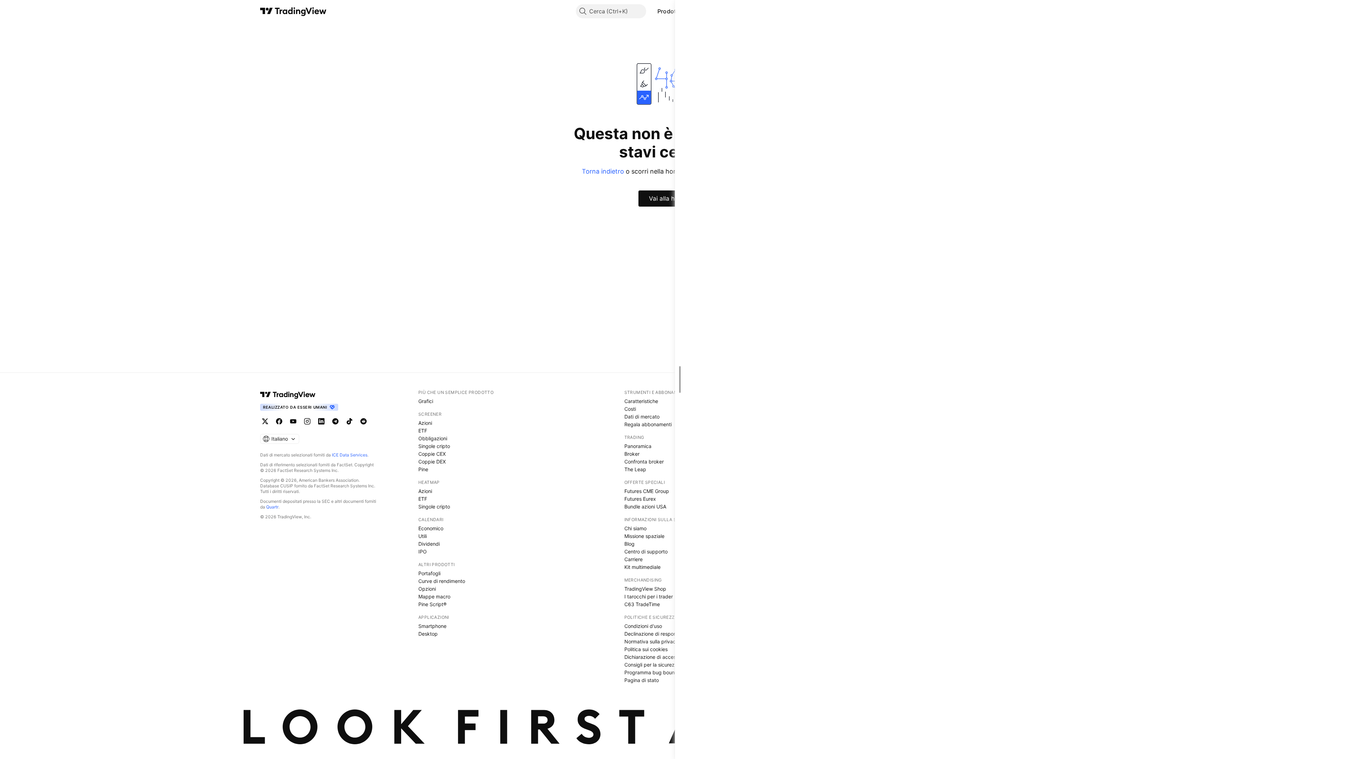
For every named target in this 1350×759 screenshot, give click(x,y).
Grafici (425, 401)
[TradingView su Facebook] (279, 421)
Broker (631, 454)
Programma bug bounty (651, 672)
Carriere (633, 559)
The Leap (635, 469)
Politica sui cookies (646, 649)
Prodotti (668, 11)
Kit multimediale (642, 567)
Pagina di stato (641, 680)
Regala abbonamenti (648, 424)
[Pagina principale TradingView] (293, 11)
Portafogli (429, 573)
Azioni (425, 423)
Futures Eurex (640, 499)
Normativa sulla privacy (651, 641)
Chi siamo (635, 528)
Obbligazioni (432, 438)
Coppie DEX (432, 462)
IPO (422, 551)
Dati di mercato (642, 417)
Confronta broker (644, 462)
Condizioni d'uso (643, 626)
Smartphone (432, 626)
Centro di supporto (646, 551)
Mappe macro (434, 596)
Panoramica (637, 446)
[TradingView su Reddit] (363, 421)
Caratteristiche (641, 401)
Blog (629, 544)
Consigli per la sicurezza (652, 665)
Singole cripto (434, 446)
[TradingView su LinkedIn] (321, 421)
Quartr (272, 507)
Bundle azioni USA (645, 507)
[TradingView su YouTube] (293, 421)
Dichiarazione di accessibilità (657, 657)
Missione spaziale (644, 536)
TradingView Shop (645, 589)
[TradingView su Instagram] (307, 421)
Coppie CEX (432, 454)
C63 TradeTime (642, 604)
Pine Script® (432, 604)
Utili (422, 536)
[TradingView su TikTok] (349, 421)
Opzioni (427, 589)
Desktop (428, 634)
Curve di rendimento (441, 581)
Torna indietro (603, 171)
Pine (423, 469)
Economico (430, 528)
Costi (630, 409)
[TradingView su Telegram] (335, 421)
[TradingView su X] (265, 421)
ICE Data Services (349, 455)
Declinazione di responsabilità (658, 634)
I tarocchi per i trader (648, 596)
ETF (422, 431)
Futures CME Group (646, 491)
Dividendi (429, 544)
